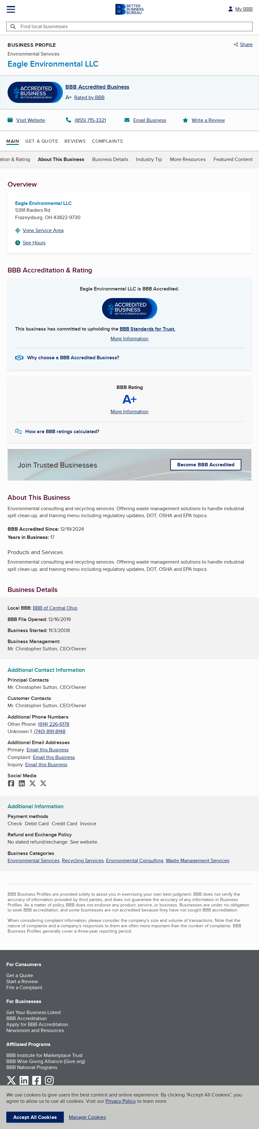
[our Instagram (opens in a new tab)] (49, 1083)
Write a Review (208, 120)
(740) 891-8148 (49, 731)
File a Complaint (24, 987)
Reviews (75, 141)
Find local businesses (44, 26)
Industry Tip (149, 159)
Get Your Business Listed (33, 1012)
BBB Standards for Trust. (147, 328)
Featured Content (233, 159)
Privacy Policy (120, 1101)
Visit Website (30, 120)
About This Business (61, 159)
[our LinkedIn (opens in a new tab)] (24, 1083)
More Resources (188, 159)
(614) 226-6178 (53, 724)
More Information (129, 339)
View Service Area (43, 230)
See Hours (34, 243)
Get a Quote (41, 141)
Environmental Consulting (134, 860)
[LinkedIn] (21, 784)
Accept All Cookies (35, 1117)
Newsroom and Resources (35, 1030)
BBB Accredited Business (97, 87)
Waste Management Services (197, 860)
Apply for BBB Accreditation (37, 1024)
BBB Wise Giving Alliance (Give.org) (45, 1061)
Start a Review (22, 981)
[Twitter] (32, 784)
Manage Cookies (87, 1117)
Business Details (110, 159)
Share (246, 44)
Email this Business (48, 749)
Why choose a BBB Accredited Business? (73, 357)
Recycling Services (83, 860)
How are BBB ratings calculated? (62, 431)
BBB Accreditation (26, 1018)
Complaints (107, 141)
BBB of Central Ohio (55, 608)
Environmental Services (33, 860)
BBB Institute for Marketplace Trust (44, 1055)
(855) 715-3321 (90, 120)
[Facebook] (11, 784)
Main (12, 141)
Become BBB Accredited (205, 464)
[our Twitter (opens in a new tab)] (11, 1083)
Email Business (149, 120)
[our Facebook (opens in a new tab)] (37, 1083)
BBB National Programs (31, 1067)
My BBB (244, 9)
